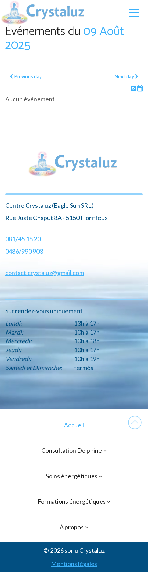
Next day (125, 76)
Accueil (74, 425)
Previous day (27, 76)
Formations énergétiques (72, 501)
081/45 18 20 (23, 239)
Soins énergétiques (72, 476)
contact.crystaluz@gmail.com (44, 272)
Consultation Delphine (72, 450)
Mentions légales (74, 564)
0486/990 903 (24, 251)
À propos (72, 527)
